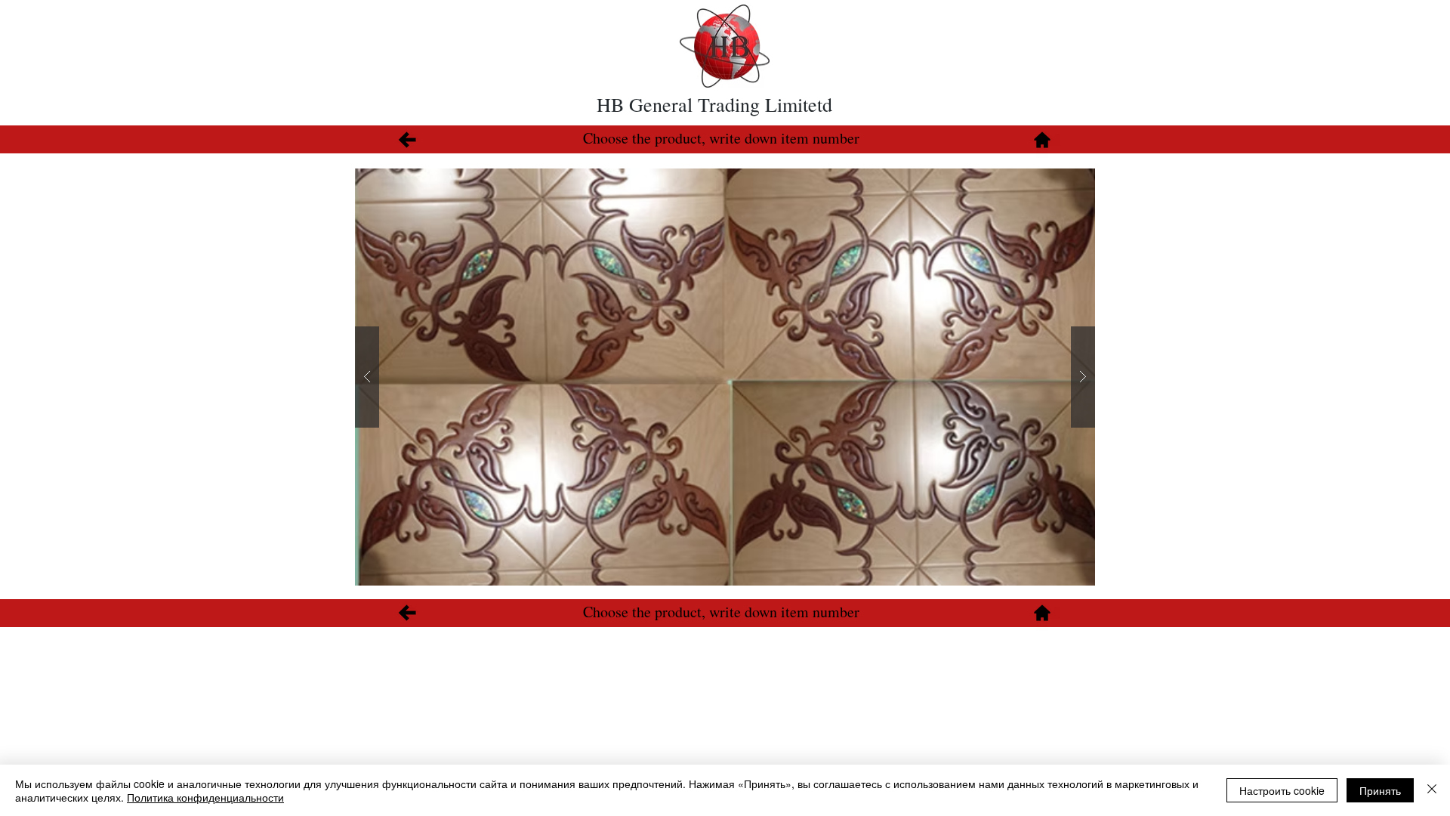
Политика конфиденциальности (205, 797)
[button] (725, 377)
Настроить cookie (1282, 790)
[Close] (1432, 790)
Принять (1380, 790)
